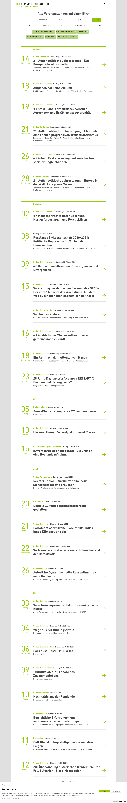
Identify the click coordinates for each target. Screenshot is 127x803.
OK (104, 791)
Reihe (98, 25)
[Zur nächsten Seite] (68, 781)
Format (28, 25)
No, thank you (116, 791)
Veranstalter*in (79, 25)
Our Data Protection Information (9, 798)
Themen (45, 25)
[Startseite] (33, 5)
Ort (61, 25)
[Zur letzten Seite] (72, 781)
